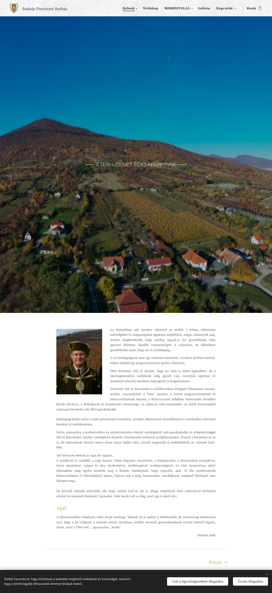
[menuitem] (131, 8)
